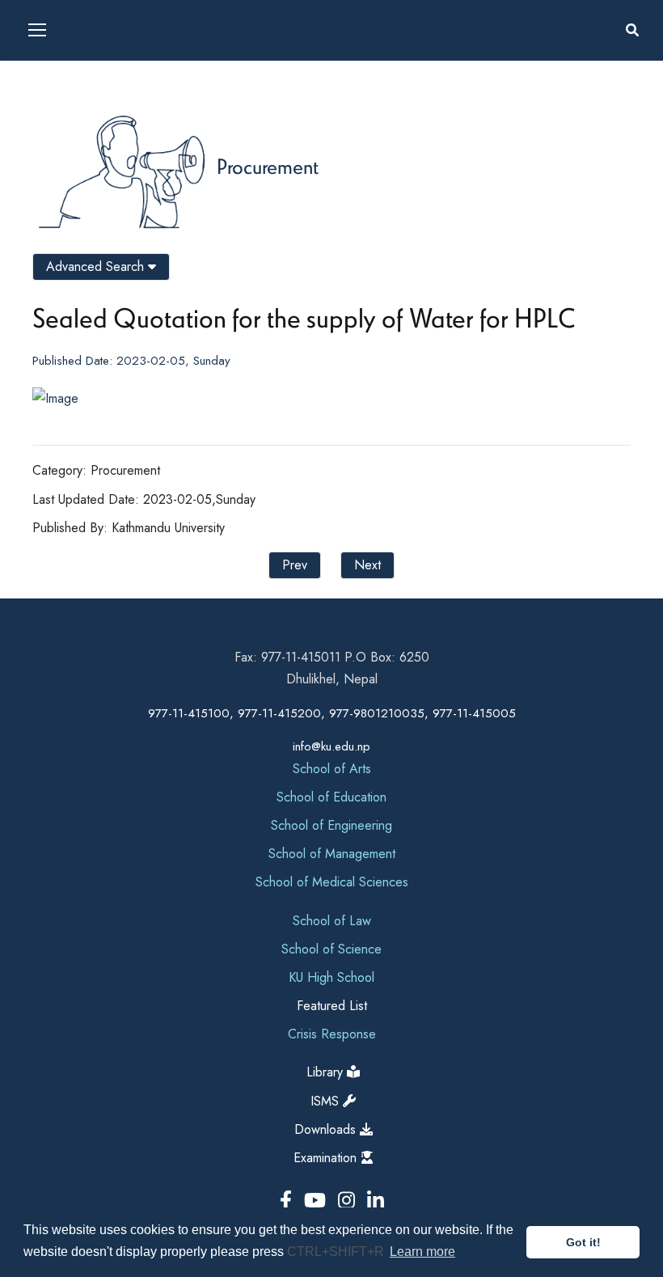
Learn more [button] (422, 1251)
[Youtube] (318, 1200)
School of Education (331, 797)
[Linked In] (375, 1200)
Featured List (332, 1005)
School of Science (331, 949)
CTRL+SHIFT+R (337, 1251)
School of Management (331, 853)
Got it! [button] (583, 1242)
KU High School (331, 977)
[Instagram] (349, 1200)
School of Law (332, 920)
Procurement (268, 166)
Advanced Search (97, 266)
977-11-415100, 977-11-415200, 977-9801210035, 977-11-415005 (332, 713)
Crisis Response (332, 1034)
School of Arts (332, 768)
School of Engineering (331, 825)
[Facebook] (289, 1200)
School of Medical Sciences (331, 882)
